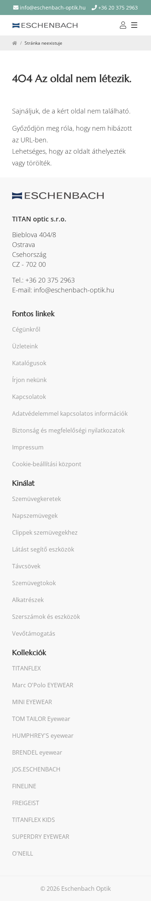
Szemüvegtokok (34, 583)
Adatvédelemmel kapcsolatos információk (70, 414)
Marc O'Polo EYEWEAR (42, 685)
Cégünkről (26, 329)
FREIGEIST (25, 803)
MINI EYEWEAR (32, 702)
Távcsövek (26, 566)
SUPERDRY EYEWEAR (40, 837)
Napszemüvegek (35, 516)
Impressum (28, 447)
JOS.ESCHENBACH (36, 769)
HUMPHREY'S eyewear (43, 736)
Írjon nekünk (29, 380)
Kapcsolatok (29, 397)
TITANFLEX (26, 668)
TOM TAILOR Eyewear (41, 719)
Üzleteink (25, 346)
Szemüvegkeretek (36, 499)
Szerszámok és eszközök (46, 617)
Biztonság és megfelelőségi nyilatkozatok (68, 430)
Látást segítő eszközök (43, 549)
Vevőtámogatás (33, 634)
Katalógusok (29, 363)
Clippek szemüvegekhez (45, 533)
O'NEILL (22, 853)
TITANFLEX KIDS (33, 820)
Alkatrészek (28, 600)
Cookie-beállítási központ (46, 464)
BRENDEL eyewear (37, 752)
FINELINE (24, 786)
